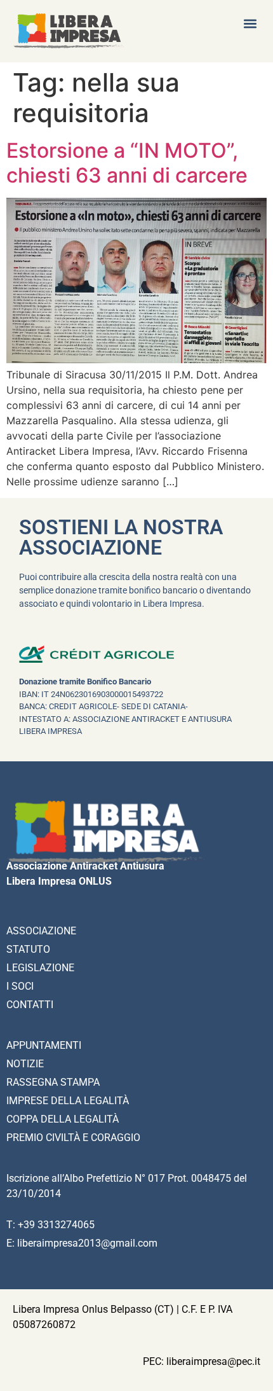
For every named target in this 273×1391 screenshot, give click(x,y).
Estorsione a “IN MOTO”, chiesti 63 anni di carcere (127, 162)
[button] (249, 23)
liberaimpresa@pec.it (213, 1361)
